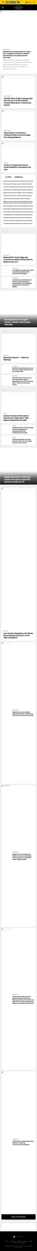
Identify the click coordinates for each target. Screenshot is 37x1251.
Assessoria (12, 1241)
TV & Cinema (21, 1243)
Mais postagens (18, 1217)
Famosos (25, 1241)
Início (6, 1241)
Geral (30, 1241)
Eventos (19, 1241)
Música (15, 1243)
